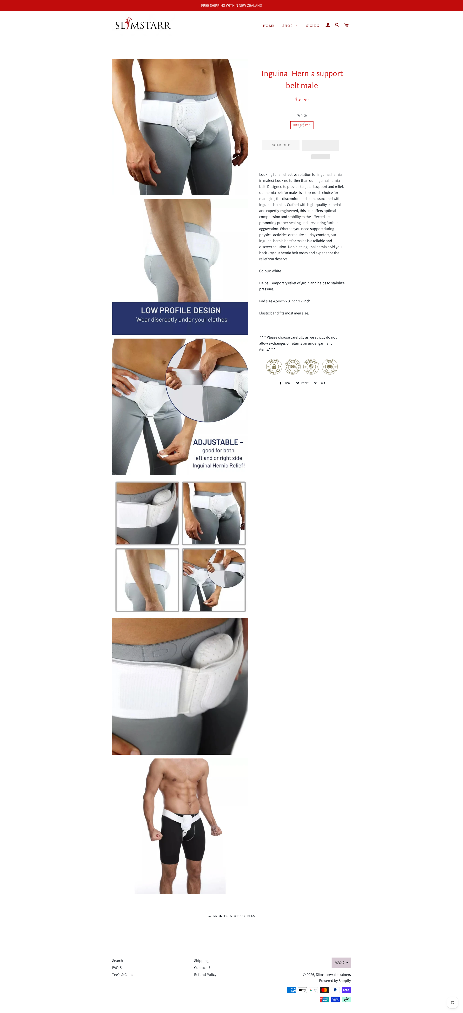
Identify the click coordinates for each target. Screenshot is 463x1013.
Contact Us (202, 967)
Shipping (201, 960)
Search (117, 960)
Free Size (302, 125)
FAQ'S (117, 967)
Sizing (312, 25)
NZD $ (339, 962)
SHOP (288, 25)
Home (269, 25)
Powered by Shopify (335, 980)
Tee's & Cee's (122, 974)
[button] (320, 145)
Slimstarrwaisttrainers (333, 974)
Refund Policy (205, 974)
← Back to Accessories (231, 916)
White (302, 115)
